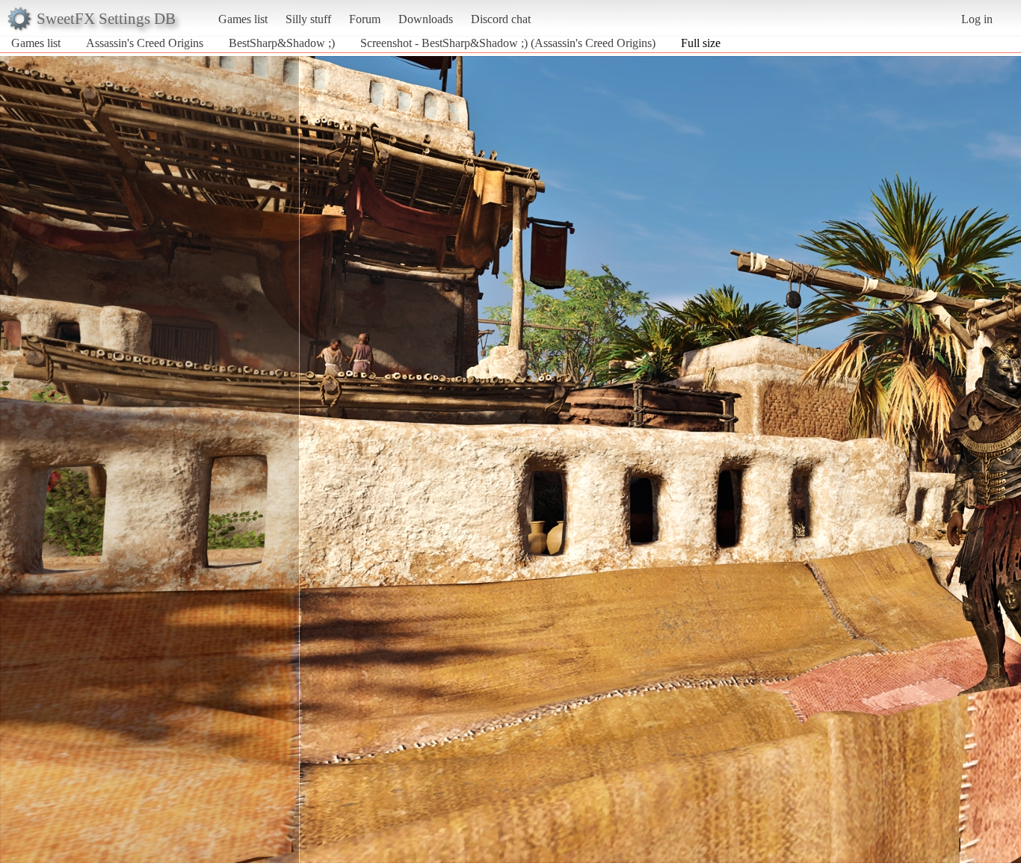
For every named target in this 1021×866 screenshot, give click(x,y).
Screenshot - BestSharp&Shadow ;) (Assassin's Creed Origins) (508, 43)
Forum (364, 19)
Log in (977, 19)
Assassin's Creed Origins (144, 43)
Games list (243, 19)
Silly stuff (308, 19)
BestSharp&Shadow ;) (282, 43)
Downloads (425, 19)
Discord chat (501, 19)
